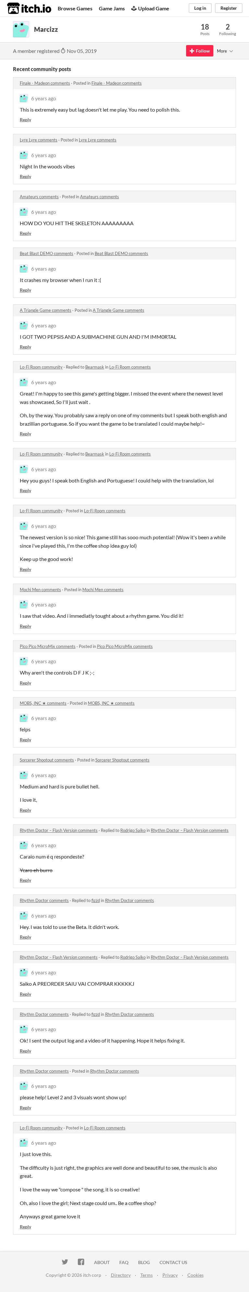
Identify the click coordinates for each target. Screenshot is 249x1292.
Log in (200, 8)
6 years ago (43, 98)
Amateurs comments (39, 196)
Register (228, 8)
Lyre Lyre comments (38, 139)
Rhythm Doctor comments (44, 900)
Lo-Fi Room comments (130, 367)
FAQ (123, 1262)
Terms (146, 1275)
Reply (25, 119)
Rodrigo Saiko (133, 830)
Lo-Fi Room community (41, 367)
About (102, 1262)
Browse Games (75, 8)
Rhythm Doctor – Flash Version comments (59, 830)
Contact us (173, 1262)
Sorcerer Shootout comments (47, 759)
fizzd (95, 900)
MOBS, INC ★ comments (43, 703)
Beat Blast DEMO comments (46, 253)
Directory (121, 1275)
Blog (144, 1262)
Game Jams (112, 8)
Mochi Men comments (40, 589)
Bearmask (94, 367)
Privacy (170, 1275)
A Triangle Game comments (45, 310)
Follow (203, 51)
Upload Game (153, 8)
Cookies (195, 1275)
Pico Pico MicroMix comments (48, 646)
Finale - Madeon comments (45, 83)
